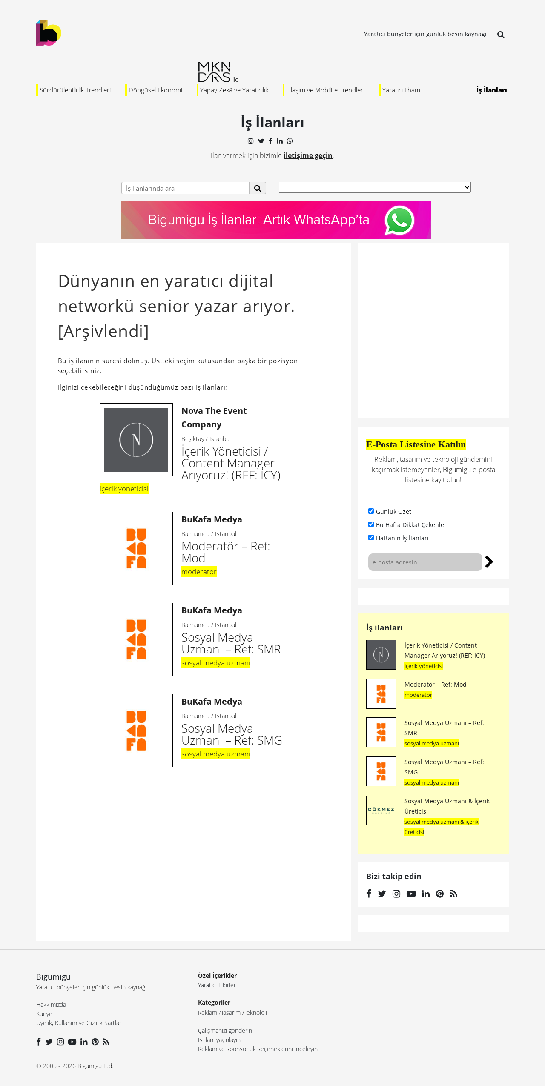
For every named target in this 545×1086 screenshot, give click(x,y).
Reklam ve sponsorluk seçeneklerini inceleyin (258, 1049)
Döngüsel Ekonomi (155, 90)
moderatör (199, 571)
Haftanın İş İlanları (402, 538)
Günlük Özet (393, 511)
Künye (44, 1014)
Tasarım (231, 1013)
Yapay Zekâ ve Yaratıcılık (234, 90)
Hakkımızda (51, 1004)
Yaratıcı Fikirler (217, 985)
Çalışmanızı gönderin (225, 1030)
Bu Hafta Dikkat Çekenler (411, 525)
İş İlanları (491, 90)
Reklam (207, 1013)
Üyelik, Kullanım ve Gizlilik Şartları (79, 1023)
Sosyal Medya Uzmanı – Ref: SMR (231, 631)
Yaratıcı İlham (401, 90)
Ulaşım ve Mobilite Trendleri (325, 90)
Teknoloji (255, 1013)
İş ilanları (384, 627)
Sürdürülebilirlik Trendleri (75, 90)
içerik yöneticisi (124, 488)
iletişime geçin (308, 155)
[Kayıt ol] (489, 561)
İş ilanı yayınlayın (219, 1040)
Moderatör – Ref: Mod (225, 539)
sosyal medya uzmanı (215, 663)
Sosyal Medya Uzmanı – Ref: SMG (231, 722)
